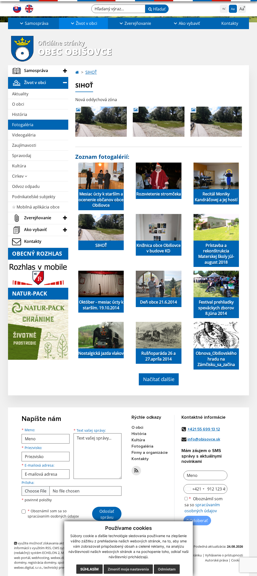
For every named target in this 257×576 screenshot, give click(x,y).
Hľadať (159, 9)
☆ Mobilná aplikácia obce (35, 207)
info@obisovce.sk (203, 439)
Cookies (237, 560)
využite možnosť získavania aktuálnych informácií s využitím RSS (45, 545)
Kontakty (229, 23)
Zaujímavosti (24, 145)
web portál (22, 557)
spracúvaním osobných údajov (53, 516)
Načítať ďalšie (158, 379)
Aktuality (20, 94)
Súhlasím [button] (89, 569)
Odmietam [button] (167, 569)
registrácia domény (42, 562)
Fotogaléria (22, 124)
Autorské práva (216, 560)
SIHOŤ (91, 72)
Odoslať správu (106, 514)
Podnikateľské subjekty (33, 196)
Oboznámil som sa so (53, 514)
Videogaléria (24, 135)
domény (20, 562)
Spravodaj (21, 155)
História (19, 114)
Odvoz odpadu (26, 186)
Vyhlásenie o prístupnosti (224, 555)
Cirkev (18, 176)
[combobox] (195, 488)
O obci (18, 104)
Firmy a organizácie (150, 453)
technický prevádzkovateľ (63, 567)
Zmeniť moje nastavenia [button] (128, 569)
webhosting (40, 557)
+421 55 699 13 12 (203, 429)
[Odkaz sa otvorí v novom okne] (136, 470)
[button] (33, 23)
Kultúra (19, 166)
